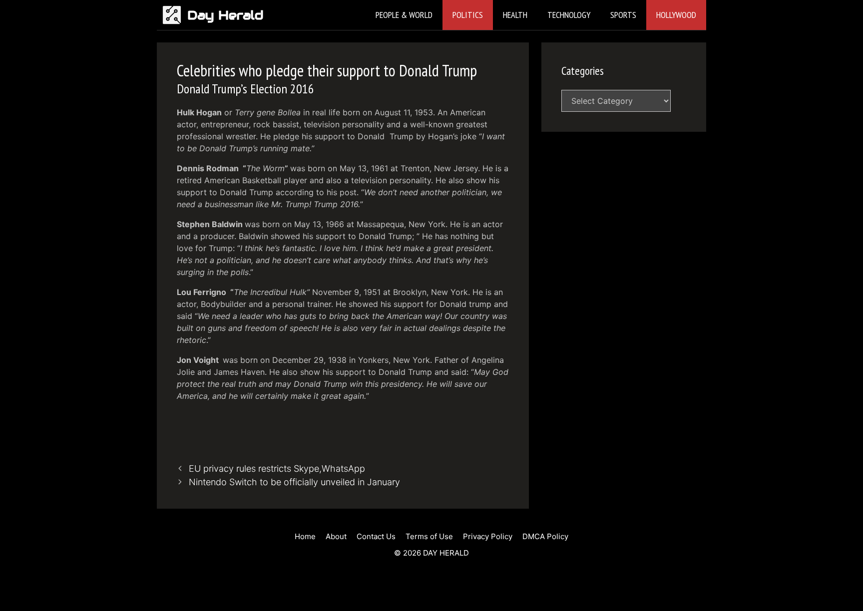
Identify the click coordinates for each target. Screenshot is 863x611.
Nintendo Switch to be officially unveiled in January (294, 482)
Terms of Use (429, 536)
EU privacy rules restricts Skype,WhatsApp (277, 468)
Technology (568, 14)
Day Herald (225, 15)
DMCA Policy (545, 536)
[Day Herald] (174, 15)
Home (305, 536)
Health (515, 14)
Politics (467, 14)
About (336, 536)
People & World (404, 14)
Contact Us (376, 536)
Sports (623, 14)
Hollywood (676, 14)
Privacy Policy (487, 536)
